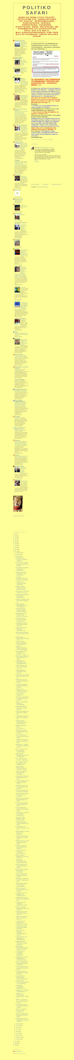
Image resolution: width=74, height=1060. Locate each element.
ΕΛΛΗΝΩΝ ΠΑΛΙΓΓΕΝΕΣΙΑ (20, 389)
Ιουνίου (17, 1029)
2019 (16, 536)
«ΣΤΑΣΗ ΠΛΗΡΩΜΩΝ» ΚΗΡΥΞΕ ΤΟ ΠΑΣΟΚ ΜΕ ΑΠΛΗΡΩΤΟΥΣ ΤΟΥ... (21, 643)
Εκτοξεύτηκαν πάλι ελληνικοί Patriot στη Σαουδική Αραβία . (24, 96)
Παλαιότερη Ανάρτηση (56, 184)
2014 (16, 545)
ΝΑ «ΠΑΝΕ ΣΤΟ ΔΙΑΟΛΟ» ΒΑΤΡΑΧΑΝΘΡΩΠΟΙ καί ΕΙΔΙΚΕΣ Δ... (21, 847)
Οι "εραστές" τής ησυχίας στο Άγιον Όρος (23, 206)
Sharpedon (37, 147)
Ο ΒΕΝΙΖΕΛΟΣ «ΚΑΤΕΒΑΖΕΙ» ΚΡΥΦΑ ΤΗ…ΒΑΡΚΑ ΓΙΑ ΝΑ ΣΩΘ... (22, 880)
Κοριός (36, 160)
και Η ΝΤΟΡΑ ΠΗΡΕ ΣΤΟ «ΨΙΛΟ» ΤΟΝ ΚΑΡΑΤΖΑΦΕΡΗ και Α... (21, 852)
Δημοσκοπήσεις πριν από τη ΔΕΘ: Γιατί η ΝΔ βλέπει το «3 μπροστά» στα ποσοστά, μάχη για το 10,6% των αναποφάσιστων (21, 130)
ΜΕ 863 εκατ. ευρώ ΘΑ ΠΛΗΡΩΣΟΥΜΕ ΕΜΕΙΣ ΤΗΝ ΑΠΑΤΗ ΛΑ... (22, 908)
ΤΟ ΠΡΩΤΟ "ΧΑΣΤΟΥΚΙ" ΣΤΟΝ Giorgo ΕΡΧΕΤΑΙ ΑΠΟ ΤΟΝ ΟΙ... (22, 601)
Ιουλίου (17, 1027)
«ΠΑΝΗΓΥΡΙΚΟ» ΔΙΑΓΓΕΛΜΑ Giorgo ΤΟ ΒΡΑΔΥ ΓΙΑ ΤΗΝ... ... (22, 634)
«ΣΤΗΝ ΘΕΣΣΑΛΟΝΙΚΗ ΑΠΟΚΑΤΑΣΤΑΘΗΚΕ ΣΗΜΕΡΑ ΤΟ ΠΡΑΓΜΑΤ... (21, 610)
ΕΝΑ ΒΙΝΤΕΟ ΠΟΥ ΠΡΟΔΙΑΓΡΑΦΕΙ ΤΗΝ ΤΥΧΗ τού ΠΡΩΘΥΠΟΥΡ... (22, 755)
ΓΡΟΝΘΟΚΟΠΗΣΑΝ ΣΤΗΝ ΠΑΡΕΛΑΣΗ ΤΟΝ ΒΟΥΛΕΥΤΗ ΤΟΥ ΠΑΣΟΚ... (21, 615)
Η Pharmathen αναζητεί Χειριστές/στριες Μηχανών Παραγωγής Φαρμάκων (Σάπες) (24, 44)
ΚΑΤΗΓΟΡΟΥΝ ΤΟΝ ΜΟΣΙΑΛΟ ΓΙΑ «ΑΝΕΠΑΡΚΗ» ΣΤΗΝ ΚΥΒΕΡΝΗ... (22, 699)
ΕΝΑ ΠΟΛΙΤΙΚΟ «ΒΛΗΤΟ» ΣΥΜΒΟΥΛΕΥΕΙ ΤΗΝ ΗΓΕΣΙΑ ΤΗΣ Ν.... (21, 574)
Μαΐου (17, 1031)
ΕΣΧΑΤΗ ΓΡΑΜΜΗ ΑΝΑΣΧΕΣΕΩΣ (19, 58)
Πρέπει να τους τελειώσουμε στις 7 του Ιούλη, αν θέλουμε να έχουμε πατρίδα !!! (21, 334)
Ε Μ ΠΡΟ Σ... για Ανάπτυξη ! (21, 125)
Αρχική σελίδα (45, 184)
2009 (16, 1043)
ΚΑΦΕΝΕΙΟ (17, 160)
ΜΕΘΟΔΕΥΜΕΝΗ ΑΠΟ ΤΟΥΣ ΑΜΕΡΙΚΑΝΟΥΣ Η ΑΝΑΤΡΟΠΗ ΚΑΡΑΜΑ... (21, 959)
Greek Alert (17, 286)
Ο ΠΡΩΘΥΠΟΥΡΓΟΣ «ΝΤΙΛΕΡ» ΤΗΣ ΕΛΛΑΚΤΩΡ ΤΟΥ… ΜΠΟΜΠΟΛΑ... (22, 982)
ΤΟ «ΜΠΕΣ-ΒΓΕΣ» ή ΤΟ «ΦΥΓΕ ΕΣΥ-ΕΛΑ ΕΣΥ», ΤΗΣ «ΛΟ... (22, 828)
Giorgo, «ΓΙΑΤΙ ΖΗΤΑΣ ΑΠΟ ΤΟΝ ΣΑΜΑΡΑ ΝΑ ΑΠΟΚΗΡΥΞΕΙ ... (21, 773)
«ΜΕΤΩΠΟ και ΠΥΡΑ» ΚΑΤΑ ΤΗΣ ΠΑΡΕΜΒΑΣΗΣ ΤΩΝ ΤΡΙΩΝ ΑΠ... (21, 787)
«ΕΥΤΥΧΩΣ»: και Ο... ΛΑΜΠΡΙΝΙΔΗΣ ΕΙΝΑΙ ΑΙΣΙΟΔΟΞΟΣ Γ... (20, 583)
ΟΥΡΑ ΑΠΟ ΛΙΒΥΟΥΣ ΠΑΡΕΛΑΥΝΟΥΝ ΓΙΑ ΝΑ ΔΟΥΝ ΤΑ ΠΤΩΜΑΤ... (21, 722)
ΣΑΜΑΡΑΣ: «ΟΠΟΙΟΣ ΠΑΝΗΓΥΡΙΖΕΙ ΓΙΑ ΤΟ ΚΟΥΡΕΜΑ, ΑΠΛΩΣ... (20, 588)
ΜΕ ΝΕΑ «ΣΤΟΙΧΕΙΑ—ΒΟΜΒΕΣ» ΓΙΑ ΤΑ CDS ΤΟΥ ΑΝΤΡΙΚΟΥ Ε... (22, 856)
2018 (16, 537)
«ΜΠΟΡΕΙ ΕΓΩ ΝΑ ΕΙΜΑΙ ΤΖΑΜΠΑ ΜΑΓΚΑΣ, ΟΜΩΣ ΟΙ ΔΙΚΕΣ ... (21, 732)
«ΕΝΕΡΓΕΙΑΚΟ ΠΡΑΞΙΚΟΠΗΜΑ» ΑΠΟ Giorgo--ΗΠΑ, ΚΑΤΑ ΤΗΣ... (21, 861)
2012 (16, 549)
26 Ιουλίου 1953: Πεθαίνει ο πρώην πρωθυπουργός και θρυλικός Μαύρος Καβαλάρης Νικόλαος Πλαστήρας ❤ (21, 147)
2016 (16, 541)
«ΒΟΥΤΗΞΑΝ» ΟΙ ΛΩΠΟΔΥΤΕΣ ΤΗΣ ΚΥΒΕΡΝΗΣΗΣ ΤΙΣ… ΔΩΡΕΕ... (22, 657)
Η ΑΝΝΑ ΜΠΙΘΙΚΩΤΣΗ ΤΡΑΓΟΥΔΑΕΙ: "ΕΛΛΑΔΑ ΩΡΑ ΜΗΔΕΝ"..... (21, 943)
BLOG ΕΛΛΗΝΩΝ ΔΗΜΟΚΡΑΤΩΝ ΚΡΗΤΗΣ (20, 401)
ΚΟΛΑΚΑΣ (17, 248)
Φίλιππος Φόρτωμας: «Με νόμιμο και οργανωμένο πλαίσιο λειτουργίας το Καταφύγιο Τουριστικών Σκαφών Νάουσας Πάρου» (21, 114)
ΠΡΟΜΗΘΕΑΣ (18, 175)
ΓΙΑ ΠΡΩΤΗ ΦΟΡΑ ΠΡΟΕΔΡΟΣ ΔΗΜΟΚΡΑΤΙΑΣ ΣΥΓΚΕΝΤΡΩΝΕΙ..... (22, 596)
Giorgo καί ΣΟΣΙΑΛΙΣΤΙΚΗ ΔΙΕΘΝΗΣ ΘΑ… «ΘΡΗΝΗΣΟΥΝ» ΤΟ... (21, 629)
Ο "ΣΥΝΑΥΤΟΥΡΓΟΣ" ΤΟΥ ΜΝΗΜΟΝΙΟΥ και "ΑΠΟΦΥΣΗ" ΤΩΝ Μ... (21, 894)
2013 (16, 547)
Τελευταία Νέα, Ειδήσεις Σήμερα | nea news (20, 428)
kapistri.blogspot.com (19, 379)
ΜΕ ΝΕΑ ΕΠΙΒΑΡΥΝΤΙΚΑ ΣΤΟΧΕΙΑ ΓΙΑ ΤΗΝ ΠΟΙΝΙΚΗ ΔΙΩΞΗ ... (22, 809)
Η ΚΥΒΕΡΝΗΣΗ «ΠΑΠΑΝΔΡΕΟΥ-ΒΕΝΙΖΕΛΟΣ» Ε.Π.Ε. (20, 987)
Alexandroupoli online (20, 40)
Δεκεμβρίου (18, 552)
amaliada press (18, 479)
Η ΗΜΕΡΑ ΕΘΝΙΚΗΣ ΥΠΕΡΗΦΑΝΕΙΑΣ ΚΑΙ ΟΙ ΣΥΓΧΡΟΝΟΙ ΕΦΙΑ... (21, 605)
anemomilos (17, 416)
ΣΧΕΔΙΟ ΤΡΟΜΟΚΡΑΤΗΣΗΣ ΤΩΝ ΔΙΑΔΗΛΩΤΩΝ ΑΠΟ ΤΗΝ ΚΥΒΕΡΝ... (21, 963)
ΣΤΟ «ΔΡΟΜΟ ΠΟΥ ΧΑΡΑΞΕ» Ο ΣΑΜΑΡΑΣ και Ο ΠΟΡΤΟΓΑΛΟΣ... (22, 569)
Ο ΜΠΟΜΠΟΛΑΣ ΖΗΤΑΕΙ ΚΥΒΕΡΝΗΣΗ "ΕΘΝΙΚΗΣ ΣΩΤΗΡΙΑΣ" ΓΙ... (21, 927)
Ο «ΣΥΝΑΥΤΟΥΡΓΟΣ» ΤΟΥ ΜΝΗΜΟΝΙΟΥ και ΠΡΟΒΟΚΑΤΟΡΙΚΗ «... (21, 938)
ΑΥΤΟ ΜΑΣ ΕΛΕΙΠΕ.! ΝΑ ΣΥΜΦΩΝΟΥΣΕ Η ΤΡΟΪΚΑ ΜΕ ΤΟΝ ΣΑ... (21, 973)
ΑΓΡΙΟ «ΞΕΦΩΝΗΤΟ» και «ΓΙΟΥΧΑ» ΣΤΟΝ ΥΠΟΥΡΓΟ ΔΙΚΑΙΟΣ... (22, 736)
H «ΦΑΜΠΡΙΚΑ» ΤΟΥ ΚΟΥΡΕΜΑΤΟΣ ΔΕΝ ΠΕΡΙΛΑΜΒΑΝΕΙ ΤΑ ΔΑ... (21, 662)
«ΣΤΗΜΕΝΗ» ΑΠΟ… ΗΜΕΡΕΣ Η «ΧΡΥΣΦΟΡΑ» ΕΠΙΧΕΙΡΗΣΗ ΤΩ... (21, 814)
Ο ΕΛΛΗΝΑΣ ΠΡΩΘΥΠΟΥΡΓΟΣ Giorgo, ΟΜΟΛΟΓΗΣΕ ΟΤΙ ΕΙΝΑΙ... (21, 578)
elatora (16, 332)
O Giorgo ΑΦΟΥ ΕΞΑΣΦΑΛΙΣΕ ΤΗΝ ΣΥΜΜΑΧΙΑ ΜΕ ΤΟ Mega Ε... (22, 778)
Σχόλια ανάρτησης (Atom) (42, 186)
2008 (16, 1045)
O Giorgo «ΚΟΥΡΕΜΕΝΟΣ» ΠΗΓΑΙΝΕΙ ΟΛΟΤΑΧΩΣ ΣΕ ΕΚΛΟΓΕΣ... (21, 686)
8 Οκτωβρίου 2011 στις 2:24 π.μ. (47, 147)
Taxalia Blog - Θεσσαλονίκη (21, 68)
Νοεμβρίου (18, 554)
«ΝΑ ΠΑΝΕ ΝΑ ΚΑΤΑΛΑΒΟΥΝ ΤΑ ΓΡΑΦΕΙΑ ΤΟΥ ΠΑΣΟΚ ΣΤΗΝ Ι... (21, 838)
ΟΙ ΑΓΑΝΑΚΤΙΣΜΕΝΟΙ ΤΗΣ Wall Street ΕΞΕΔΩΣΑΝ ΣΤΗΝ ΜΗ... (21, 875)
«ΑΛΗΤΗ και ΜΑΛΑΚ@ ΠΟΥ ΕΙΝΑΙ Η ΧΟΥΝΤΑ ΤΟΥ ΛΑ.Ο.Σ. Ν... (21, 918)
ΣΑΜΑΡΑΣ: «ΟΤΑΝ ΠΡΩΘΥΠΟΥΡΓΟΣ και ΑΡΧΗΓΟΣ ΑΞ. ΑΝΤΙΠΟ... (21, 768)
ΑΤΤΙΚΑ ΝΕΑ (17, 301)
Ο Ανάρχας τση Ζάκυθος (20, 318)
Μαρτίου (18, 1035)
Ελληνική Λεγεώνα (19, 199)
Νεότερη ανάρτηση (35, 184)
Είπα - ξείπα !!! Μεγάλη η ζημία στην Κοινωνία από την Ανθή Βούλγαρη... (24, 62)
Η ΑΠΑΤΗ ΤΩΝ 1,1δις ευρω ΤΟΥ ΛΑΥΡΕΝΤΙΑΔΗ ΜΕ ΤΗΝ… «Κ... (21, 667)
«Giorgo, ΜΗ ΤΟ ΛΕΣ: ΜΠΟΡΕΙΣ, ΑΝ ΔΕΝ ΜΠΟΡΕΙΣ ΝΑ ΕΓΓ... (20, 819)
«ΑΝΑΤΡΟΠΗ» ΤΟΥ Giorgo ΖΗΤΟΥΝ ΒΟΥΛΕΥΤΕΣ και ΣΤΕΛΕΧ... (21, 681)
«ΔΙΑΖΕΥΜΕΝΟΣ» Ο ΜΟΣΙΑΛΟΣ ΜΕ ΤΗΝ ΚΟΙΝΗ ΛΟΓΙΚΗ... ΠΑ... (22, 639)
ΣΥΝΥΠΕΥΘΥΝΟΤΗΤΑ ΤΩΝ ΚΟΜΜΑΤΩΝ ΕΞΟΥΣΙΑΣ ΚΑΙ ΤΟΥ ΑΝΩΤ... (22, 1020)
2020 (16, 534)
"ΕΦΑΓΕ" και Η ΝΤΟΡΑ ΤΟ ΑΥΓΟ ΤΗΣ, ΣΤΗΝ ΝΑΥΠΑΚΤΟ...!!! (21, 1011)
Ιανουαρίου (18, 1039)
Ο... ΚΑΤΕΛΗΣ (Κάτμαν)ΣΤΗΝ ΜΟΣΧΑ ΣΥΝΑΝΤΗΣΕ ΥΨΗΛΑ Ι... (21, 782)
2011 (16, 551)
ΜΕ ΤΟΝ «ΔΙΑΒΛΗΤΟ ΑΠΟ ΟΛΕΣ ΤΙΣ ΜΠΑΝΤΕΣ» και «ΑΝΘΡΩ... (21, 866)
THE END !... (22, 214)
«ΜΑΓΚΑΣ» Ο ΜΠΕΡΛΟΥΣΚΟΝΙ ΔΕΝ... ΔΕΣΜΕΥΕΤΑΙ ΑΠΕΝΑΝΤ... (21, 648)
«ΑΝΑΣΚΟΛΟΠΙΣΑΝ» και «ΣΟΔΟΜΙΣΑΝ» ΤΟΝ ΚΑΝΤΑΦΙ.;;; (20, 672)
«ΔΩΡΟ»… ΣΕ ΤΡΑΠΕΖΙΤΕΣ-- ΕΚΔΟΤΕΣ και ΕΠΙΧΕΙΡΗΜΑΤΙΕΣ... (21, 703)
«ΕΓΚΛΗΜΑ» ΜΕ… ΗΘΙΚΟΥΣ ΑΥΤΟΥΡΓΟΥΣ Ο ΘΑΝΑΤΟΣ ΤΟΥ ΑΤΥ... (22, 746)
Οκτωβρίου (18, 556)
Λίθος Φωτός (18, 338)
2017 (16, 539)
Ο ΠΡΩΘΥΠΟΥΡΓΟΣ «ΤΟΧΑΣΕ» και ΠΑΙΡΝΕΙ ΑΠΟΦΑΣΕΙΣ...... (21, 560)
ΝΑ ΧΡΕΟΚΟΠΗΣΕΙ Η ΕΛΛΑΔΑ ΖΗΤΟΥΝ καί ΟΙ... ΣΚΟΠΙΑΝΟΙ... (22, 833)
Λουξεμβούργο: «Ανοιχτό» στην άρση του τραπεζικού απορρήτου (23, 470)
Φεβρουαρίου (19, 1037)
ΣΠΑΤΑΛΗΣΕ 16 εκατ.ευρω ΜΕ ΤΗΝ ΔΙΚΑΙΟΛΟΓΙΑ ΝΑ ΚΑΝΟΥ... (22, 842)
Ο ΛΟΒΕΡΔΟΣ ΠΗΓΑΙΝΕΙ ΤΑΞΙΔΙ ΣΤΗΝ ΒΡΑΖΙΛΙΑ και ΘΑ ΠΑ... (21, 823)
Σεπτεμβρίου (18, 1023)
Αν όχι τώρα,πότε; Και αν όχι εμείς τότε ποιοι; (24, 482)
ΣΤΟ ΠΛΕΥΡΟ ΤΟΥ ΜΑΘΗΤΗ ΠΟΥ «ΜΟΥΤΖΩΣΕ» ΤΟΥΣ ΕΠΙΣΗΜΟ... (21, 564)
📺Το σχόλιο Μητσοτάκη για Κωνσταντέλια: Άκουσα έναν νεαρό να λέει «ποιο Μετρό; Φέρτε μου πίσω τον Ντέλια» (21, 82)
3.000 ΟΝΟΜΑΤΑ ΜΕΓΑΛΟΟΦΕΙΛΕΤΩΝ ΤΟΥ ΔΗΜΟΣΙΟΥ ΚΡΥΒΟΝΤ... (21, 948)
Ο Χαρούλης (17, 380)
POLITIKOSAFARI (18, 1051)
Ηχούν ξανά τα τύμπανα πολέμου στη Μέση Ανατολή (24, 177)
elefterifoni (17, 455)
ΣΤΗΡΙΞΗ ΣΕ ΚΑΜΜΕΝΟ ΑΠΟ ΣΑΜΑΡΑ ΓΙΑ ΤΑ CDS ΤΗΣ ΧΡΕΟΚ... (21, 1015)
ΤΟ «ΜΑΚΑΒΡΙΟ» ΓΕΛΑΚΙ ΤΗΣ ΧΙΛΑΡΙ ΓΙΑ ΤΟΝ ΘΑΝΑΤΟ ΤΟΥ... (22, 717)
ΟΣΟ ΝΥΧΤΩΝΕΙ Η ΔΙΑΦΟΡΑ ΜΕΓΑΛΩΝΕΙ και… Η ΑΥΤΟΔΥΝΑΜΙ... (21, 871)
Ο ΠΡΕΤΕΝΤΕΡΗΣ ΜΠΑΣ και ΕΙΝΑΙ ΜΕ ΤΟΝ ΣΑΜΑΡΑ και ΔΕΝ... (22, 899)
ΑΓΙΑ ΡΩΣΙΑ (17, 204)
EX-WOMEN (17, 239)
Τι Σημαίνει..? (23, 319)
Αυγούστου (18, 1025)
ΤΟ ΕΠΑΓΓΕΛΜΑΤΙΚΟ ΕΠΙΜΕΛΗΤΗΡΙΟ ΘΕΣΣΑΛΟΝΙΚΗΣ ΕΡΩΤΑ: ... (22, 977)
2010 (16, 1041)
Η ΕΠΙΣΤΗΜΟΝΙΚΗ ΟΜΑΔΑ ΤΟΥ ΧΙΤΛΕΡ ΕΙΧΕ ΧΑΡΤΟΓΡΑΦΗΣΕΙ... (21, 885)
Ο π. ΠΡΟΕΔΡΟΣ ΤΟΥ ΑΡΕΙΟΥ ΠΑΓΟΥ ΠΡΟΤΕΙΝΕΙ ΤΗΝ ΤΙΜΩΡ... (21, 923)
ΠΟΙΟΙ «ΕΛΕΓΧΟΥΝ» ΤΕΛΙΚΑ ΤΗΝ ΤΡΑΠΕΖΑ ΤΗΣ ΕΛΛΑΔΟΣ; (21, 795)
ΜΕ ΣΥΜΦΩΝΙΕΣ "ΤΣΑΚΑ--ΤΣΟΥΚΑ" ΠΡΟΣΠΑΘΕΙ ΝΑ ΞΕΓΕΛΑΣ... (21, 1006)
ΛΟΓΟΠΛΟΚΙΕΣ (18, 213)
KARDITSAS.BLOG (19, 142)
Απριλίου (18, 1033)
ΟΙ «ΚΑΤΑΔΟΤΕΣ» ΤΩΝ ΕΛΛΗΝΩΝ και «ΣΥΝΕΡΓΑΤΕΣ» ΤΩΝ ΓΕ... (21, 904)
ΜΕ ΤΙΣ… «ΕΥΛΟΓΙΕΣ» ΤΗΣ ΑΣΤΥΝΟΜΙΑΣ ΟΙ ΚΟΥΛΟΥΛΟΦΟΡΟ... (21, 751)
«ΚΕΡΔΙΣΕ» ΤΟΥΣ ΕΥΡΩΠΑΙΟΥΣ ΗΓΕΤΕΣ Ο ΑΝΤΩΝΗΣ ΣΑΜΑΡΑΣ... (21, 691)
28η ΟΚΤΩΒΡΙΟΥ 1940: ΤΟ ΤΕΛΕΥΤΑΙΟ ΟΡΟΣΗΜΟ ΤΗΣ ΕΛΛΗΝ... (21, 624)
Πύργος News (18, 189)
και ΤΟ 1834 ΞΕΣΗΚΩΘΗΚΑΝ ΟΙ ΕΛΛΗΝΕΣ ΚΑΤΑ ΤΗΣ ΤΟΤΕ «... (21, 804)
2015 (16, 543)
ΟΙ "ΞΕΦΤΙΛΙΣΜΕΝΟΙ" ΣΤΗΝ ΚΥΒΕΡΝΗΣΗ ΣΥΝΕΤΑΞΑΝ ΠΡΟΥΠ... (21, 968)
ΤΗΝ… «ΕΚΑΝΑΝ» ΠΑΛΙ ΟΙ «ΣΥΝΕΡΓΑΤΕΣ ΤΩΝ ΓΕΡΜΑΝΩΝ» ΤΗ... (21, 763)
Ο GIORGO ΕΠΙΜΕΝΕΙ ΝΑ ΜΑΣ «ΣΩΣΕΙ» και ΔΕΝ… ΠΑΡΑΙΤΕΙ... (21, 708)
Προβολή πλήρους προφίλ (19, 1053)
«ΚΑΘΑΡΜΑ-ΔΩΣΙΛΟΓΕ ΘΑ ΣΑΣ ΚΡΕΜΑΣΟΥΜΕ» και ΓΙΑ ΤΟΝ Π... (21, 913)
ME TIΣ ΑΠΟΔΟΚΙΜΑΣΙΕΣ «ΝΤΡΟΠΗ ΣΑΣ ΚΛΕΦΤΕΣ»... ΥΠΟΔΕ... (21, 653)
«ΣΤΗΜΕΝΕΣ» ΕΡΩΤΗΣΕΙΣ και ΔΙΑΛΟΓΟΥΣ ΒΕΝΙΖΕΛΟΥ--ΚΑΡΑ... (22, 741)
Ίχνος (16, 94)
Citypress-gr (17, 440)
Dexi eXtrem (17, 77)
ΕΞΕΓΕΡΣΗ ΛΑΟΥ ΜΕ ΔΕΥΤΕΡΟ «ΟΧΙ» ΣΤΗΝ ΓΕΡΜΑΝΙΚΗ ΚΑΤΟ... (21, 620)
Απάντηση (37, 161)
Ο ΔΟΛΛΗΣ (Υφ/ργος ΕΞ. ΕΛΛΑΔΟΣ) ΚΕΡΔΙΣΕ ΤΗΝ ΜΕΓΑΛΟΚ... (21, 890)
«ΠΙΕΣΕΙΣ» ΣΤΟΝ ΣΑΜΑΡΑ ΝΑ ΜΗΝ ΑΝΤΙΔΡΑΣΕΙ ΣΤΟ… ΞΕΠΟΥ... (22, 800)
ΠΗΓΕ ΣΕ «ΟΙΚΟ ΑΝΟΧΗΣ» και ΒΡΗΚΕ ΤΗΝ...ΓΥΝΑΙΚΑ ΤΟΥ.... (22, 713)
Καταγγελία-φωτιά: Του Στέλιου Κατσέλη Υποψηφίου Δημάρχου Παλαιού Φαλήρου (21, 356)
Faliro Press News (19, 354)
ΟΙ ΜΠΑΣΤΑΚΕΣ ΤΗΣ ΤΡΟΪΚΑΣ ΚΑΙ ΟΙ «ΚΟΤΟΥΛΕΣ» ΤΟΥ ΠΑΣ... (22, 676)
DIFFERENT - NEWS (19, 466)
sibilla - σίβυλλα (18, 265)
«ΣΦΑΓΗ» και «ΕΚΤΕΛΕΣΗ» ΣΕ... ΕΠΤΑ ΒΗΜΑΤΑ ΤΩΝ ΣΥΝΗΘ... (21, 1001)
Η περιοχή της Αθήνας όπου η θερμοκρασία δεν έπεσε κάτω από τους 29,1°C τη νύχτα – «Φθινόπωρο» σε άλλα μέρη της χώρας (21, 164)
